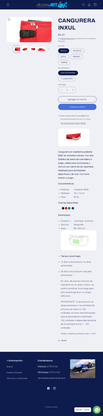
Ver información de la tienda (73, 123)
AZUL (63, 57)
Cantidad (62, 85)
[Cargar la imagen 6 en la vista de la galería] (41, 49)
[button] (8, 5)
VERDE (64, 62)
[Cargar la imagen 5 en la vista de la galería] (33, 49)
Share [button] (63, 340)
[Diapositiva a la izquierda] (9, 49)
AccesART (54, 407)
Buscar (10, 367)
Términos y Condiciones (17, 378)
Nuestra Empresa (14, 373)
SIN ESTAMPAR (68, 73)
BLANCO (77, 51)
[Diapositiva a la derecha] (49, 49)
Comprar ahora (77, 107)
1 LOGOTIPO (67, 79)
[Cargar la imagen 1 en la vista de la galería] (16, 49)
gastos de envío (67, 38)
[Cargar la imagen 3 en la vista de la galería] (24, 49)
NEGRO (76, 57)
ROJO (63, 51)
